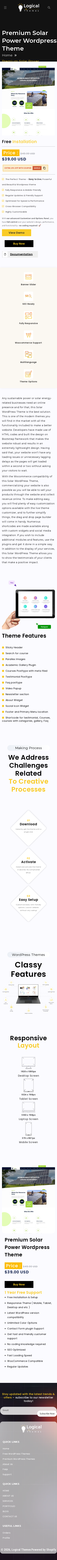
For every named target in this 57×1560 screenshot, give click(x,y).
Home (7, 55)
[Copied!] (44, 168)
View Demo (17, 233)
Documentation (21, 254)
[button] (5, 8)
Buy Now (19, 243)
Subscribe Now (47, 1413)
